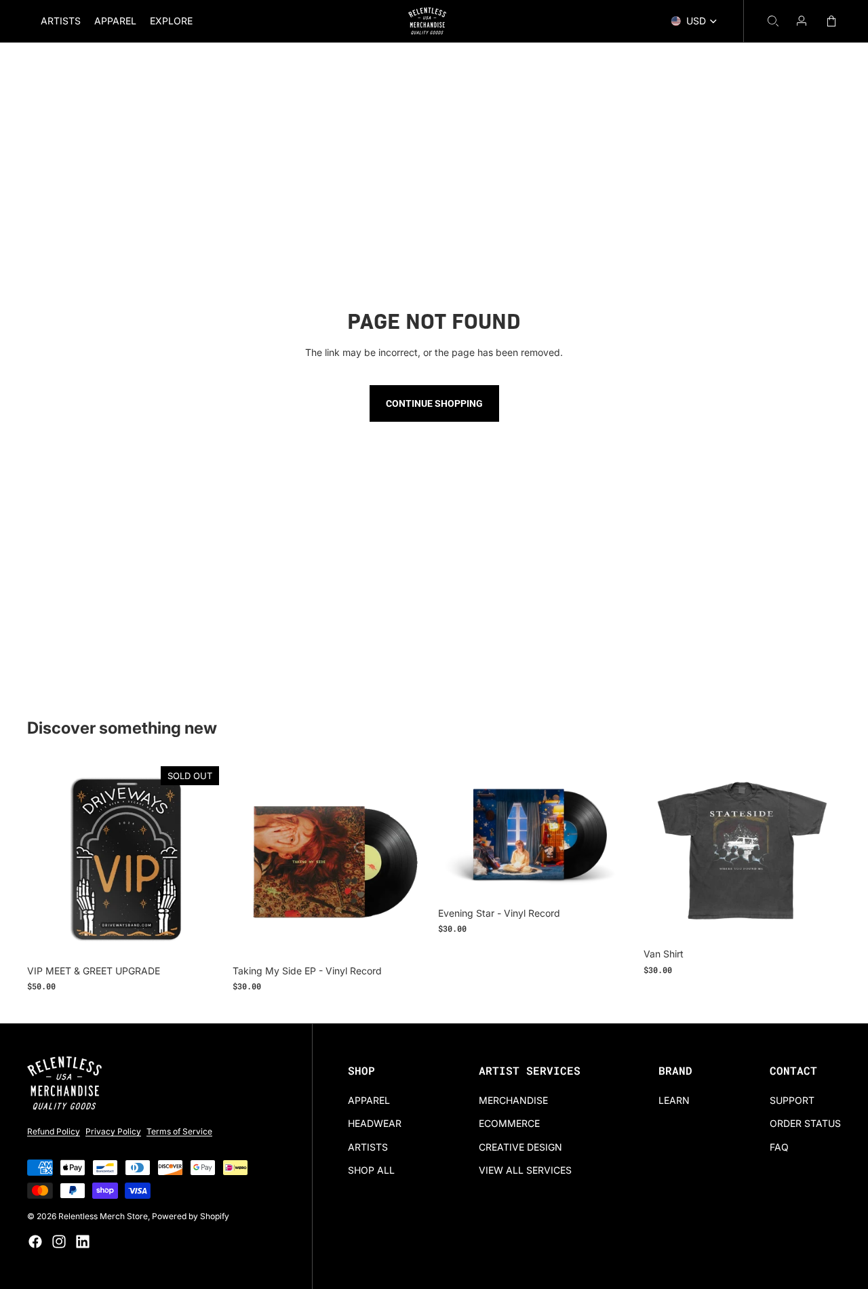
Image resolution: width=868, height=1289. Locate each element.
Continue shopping (434, 403)
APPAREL (369, 1100)
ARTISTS (368, 1147)
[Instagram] (59, 1241)
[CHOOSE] (830, 920)
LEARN (674, 1100)
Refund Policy (53, 1131)
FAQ (779, 1147)
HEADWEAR (374, 1123)
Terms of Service (179, 1131)
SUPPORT (792, 1100)
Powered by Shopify (190, 1216)
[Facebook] (35, 1241)
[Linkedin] (83, 1241)
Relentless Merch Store (103, 1216)
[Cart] (831, 21)
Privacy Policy (113, 1131)
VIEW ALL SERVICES (525, 1170)
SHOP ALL (371, 1170)
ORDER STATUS (805, 1123)
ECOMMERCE (509, 1123)
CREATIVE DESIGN (520, 1147)
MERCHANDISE (513, 1100)
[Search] (773, 21)
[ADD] (419, 937)
